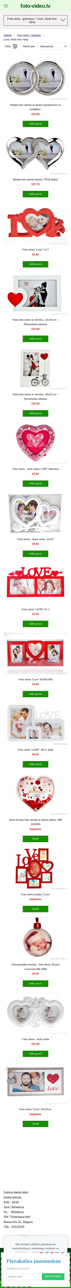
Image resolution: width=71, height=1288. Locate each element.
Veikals (8, 35)
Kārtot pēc (29, 46)
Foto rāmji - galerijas (29, 35)
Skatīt (35, 838)
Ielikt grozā (35, 123)
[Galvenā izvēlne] (6, 6)
